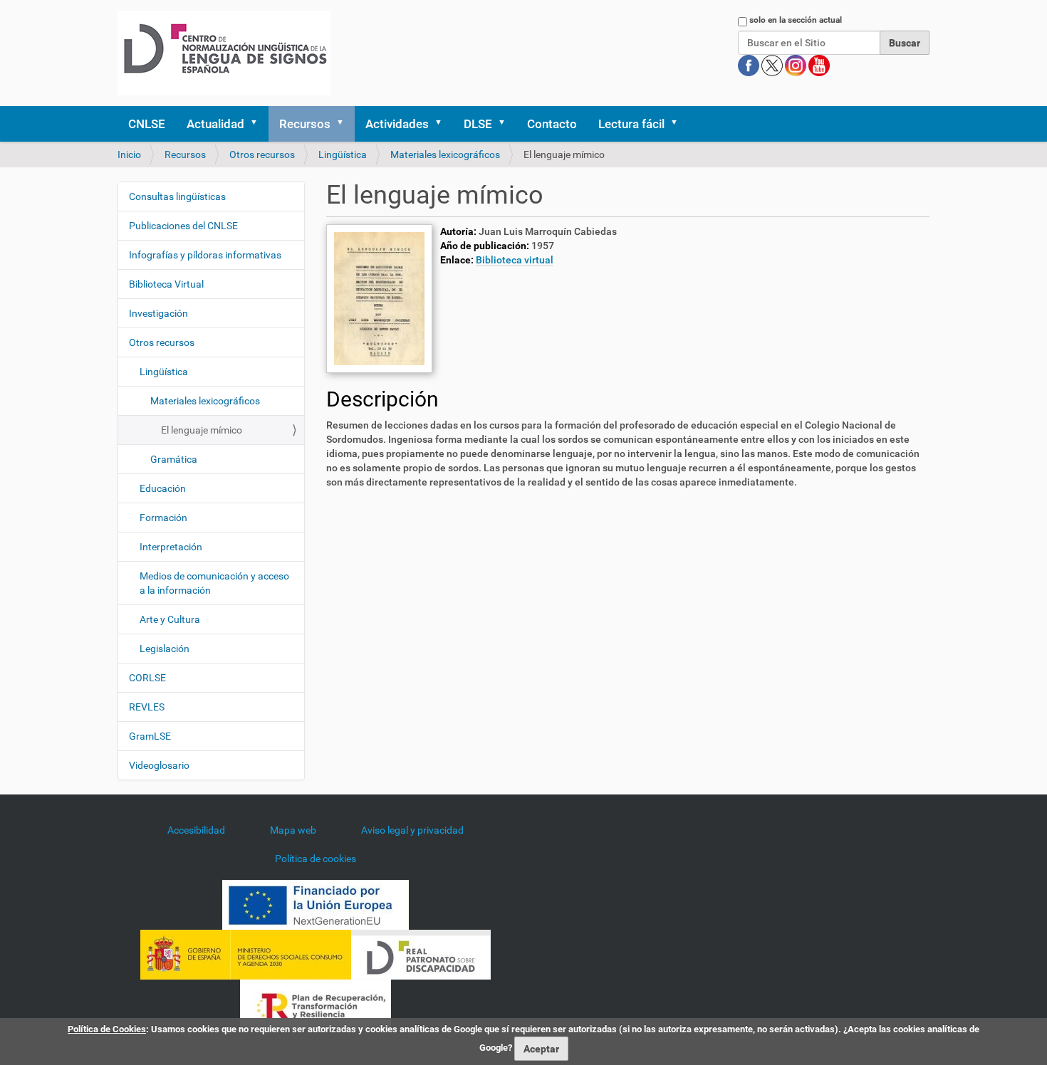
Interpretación (171, 546)
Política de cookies (315, 858)
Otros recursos (262, 154)
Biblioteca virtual (514, 260)
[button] (259, 124)
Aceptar (541, 1048)
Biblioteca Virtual (166, 284)
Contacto (552, 124)
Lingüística (342, 154)
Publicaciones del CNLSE (183, 225)
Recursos (304, 124)
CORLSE (147, 677)
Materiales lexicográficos (445, 154)
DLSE (478, 124)
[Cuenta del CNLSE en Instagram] (796, 64)
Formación (163, 517)
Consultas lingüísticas (177, 196)
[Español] (224, 53)
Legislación (164, 648)
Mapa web (293, 830)
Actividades (397, 124)
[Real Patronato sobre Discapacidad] (421, 954)
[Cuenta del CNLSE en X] (773, 64)
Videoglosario (159, 765)
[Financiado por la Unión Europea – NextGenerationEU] (315, 904)
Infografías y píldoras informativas (205, 255)
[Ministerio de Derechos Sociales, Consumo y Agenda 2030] (245, 954)
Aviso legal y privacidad (412, 830)
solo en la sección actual (795, 20)
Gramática (173, 459)
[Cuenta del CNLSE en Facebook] (749, 64)
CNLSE (146, 124)
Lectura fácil (631, 124)
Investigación (158, 313)
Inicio (129, 154)
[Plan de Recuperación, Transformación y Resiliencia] (315, 1003)
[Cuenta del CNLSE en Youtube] (819, 64)
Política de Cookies (107, 1029)
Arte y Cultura (170, 619)
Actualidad (215, 124)
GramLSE (150, 736)
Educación (163, 488)
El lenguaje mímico (201, 430)
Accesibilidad (196, 830)
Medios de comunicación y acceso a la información (214, 583)
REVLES (147, 707)
